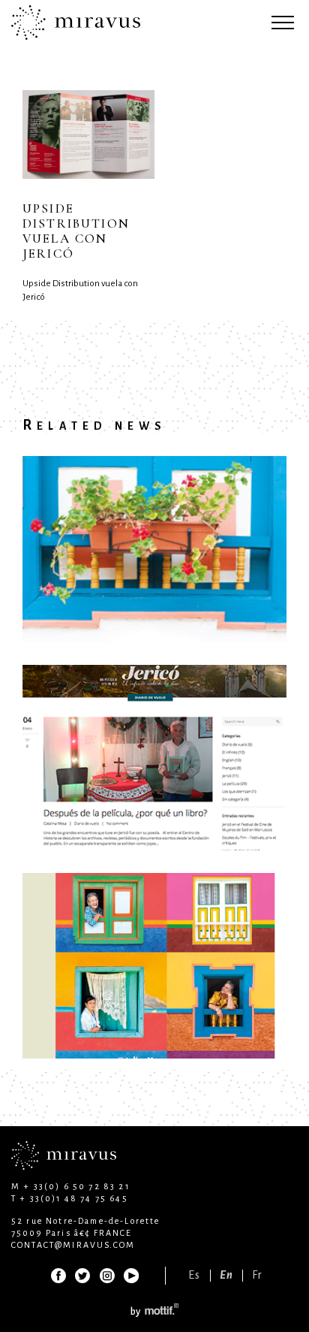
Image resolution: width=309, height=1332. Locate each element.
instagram (106, 1275)
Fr (257, 1275)
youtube (130, 1275)
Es (194, 1275)
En (227, 1275)
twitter (82, 1275)
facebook (58, 1275)
